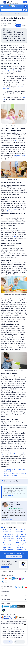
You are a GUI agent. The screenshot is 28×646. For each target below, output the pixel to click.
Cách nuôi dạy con (21, 523)
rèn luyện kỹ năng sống (12, 70)
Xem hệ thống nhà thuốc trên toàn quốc (14, 553)
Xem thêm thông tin (7, 519)
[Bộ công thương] (5, 606)
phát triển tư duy (12, 209)
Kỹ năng (13, 523)
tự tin (15, 236)
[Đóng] (2, 2)
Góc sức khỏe (7, 14)
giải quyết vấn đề (20, 155)
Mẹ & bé (14, 14)
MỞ (25, 2)
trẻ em (8, 523)
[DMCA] (17, 606)
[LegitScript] (9, 610)
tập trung (9, 211)
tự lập (16, 140)
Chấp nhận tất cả (19, 642)
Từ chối (8, 642)
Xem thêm (10, 495)
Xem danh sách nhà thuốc (14, 556)
